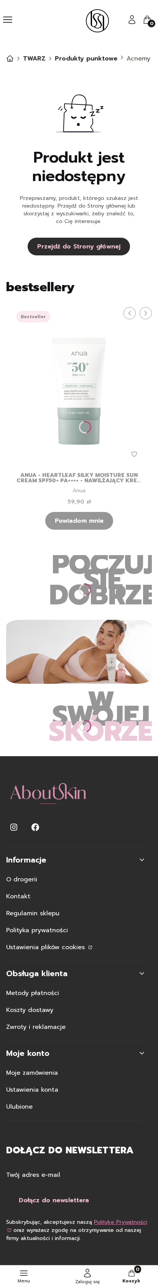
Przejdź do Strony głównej (78, 246)
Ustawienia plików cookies (46, 947)
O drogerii (21, 879)
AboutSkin (10, 58)
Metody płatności (32, 993)
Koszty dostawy (29, 1010)
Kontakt (18, 896)
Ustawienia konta (32, 1089)
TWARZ (34, 58)
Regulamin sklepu (32, 913)
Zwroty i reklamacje (36, 1027)
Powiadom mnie (79, 520)
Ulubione (19, 1106)
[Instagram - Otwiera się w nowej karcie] (13, 827)
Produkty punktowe (86, 58)
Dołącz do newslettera (54, 1200)
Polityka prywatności (37, 930)
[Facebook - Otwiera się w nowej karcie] (35, 827)
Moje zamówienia (32, 1072)
